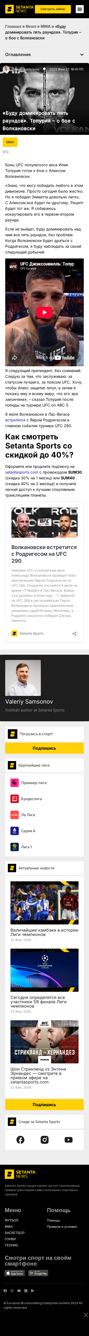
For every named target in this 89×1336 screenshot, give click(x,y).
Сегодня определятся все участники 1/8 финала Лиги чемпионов (38, 1002)
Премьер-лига (34, 782)
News (31, 26)
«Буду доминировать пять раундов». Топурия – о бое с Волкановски (39, 120)
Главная (13, 26)
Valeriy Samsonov (26, 69)
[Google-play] (32, 1290)
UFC (6, 151)
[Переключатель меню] (80, 9)
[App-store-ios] (26, 1290)
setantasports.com (21, 472)
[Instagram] (12, 1290)
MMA (46, 26)
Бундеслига (31, 799)
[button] (82, 55)
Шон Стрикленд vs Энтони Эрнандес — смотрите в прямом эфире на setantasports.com (38, 1075)
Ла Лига (28, 815)
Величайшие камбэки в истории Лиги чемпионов (44, 932)
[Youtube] (19, 1290)
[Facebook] (5, 1290)
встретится (15, 420)
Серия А (28, 831)
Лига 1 (26, 847)
